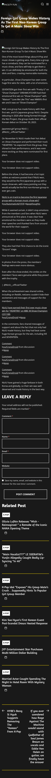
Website (6, 466)
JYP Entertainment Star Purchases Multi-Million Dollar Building (22, 650)
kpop (23, 317)
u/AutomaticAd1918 (14, 203)
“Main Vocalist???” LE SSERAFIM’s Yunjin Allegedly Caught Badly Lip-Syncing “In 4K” (23, 557)
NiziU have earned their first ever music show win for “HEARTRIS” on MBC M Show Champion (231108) (24, 311)
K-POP (6, 515)
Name (5, 436)
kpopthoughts (33, 203)
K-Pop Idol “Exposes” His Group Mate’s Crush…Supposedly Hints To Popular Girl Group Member (25, 590)
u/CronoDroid (11, 317)
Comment (7, 343)
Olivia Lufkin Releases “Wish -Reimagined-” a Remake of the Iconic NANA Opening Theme (24, 525)
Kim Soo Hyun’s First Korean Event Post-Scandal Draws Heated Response (24, 621)
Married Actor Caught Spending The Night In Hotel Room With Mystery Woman (24, 682)
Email (5, 451)
